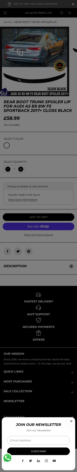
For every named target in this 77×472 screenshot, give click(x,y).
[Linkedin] (38, 461)
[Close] (71, 421)
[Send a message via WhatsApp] (7, 458)
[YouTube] (54, 461)
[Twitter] (31, 461)
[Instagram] (46, 461)
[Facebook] (23, 461)
